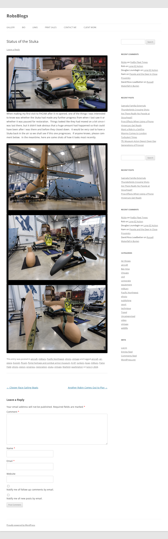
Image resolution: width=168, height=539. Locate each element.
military (42, 359)
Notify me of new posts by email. (24, 498)
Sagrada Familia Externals (133, 105)
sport (123, 304)
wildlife (124, 328)
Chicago (125, 272)
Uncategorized (128, 316)
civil (123, 276)
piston (22, 366)
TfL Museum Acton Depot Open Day (138, 141)
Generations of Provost (132, 145)
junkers (80, 362)
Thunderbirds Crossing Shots (135, 109)
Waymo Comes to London (134, 133)
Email (11, 460)
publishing (126, 300)
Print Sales (51, 27)
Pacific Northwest (55, 359)
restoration (41, 366)
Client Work (90, 27)
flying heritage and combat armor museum (49, 362)
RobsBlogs (17, 16)
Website (11, 473)
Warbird (66, 366)
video (123, 320)
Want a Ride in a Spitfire (132, 129)
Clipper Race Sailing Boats (22, 387)
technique (126, 308)
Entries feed (127, 351)
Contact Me (70, 27)
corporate (126, 280)
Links (35, 27)
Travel (124, 312)
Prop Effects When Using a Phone (137, 121)
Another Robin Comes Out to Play (87, 387)
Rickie (124, 62)
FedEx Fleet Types (139, 62)
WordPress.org (128, 359)
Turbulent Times (129, 137)
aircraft (34, 359)
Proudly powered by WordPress (21, 525)
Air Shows (126, 260)
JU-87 (73, 362)
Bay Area (125, 268)
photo (68, 359)
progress (30, 366)
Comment (13, 411)
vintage (75, 359)
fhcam (24, 362)
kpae (87, 362)
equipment (126, 284)
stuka (50, 366)
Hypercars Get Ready (131, 125)
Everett (16, 362)
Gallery (11, 27)
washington (77, 366)
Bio (23, 27)
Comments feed (129, 355)
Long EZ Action (136, 66)
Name (11, 448)
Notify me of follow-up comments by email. (30, 489)
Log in (124, 347)
